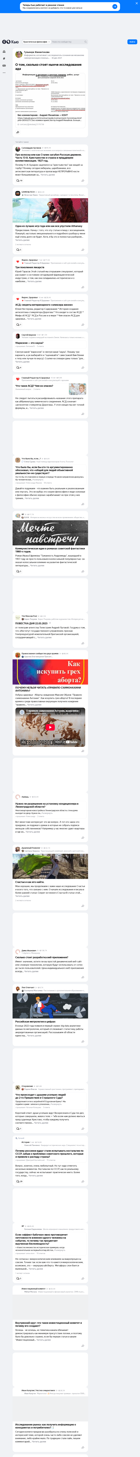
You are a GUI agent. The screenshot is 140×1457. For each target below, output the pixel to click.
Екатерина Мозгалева (33, 991)
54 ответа (48, 483)
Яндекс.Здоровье (30, 260)
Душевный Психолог (31, 848)
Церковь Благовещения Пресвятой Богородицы (38, 657)
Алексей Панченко (32, 1145)
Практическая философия (35, 42)
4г (36, 192)
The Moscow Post (29, 616)
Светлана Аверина (32, 851)
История (26, 1142)
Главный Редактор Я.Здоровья (36, 263)
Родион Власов (30, 1089)
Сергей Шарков (29, 335)
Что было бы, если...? (31, 459)
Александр (30, 816)
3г (43, 148)
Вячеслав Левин (31, 195)
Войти (132, 42)
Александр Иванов (34, 483)
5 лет (39, 335)
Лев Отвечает (28, 987)
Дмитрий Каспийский (35, 1160)
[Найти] (85, 42)
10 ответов (41, 1253)
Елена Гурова (29, 462)
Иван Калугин (30, 1393)
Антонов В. (30, 346)
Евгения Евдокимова (33, 1229)
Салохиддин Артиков (31, 148)
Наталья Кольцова (33, 1107)
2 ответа (36, 389)
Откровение (27, 1086)
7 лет (41, 260)
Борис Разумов (30, 619)
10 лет (41, 298)
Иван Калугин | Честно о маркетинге (38, 1390)
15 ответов (51, 1160)
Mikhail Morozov (30, 1292)
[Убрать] (49, 41)
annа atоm (30, 1253)
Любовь (25, 797)
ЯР (23, 514)
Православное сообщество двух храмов (40, 653)
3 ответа (40, 346)
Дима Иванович (29, 950)
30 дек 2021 (57, 58)
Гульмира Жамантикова (36, 52)
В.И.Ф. (26, 517)
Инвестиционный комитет (34, 1289)
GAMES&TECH (28, 192)
